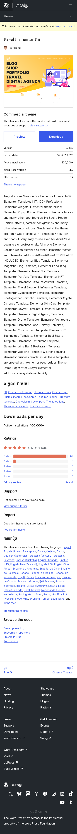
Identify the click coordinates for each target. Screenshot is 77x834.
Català (41, 551)
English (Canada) (48, 559)
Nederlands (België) (53, 590)
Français (23, 581)
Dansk (60, 551)
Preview (19, 136)
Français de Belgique (47, 577)
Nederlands (10, 594)
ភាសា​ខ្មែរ (17, 785)
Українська (57, 598)
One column (23, 401)
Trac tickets (11, 641)
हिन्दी (41, 581)
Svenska (35, 598)
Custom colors (42, 392)
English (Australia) (26, 559)
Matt (9, 756)
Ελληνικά (9, 559)
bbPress (11, 762)
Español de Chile (50, 568)
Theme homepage (15, 184)
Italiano (20, 585)
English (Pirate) (12, 551)
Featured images (47, 396)
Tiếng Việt (10, 602)
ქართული (41, 585)
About (7, 688)
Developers (11, 732)
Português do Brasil (30, 594)
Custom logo (59, 392)
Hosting (9, 701)
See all (69, 482)
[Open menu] (71, 5)
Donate (47, 732)
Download (56, 136)
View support (37, 125)
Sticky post (38, 401)
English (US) (45, 564)
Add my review (12, 482)
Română (62, 594)
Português (50, 594)
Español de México (42, 572)
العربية (67, 547)
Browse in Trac (12, 636)
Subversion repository (17, 632)
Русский (9, 598)
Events (44, 725)
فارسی (21, 577)
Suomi (30, 577)
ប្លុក (5, 392)
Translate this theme (16, 610)
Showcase (47, 688)
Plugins (44, 701)
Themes (8, 16)
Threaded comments (16, 406)
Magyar (49, 581)
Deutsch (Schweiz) (41, 555)
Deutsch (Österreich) (16, 555)
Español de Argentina (25, 568)
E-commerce (28, 396)
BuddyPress (13, 769)
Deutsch (59, 555)
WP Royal (15, 47)
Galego (33, 581)
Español (24, 572)
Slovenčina (21, 598)
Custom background (20, 392)
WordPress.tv (14, 738)
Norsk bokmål (32, 590)
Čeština (50, 551)
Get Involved (48, 719)
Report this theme (14, 529)
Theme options (55, 401)
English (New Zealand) (23, 564)
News (7, 695)
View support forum (15, 505)
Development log (14, 628)
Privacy (8, 707)
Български (29, 551)
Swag (45, 738)
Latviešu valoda (13, 590)
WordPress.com (16, 750)
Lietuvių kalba (56, 585)
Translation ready (40, 406)
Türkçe (45, 598)
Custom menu (12, 396)
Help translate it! (65, 26)
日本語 (30, 585)
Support (9, 725)
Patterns (46, 707)
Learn (7, 719)
